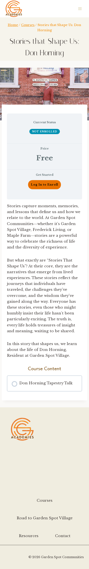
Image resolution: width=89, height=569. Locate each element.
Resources (28, 536)
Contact (62, 536)
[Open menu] (80, 8)
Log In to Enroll (44, 184)
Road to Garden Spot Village (45, 518)
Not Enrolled (44, 131)
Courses (44, 500)
